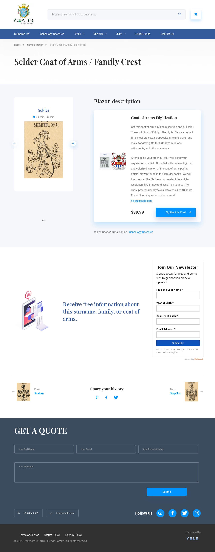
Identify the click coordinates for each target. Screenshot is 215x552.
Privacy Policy (73, 535)
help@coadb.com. (142, 200)
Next (72, 143)
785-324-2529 (31, 513)
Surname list (21, 34)
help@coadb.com (65, 513)
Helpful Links (142, 34)
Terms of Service (29, 535)
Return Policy (52, 535)
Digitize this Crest (175, 212)
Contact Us (167, 34)
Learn (119, 33)
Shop (78, 33)
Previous (13, 143)
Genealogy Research (52, 34)
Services (98, 33)
